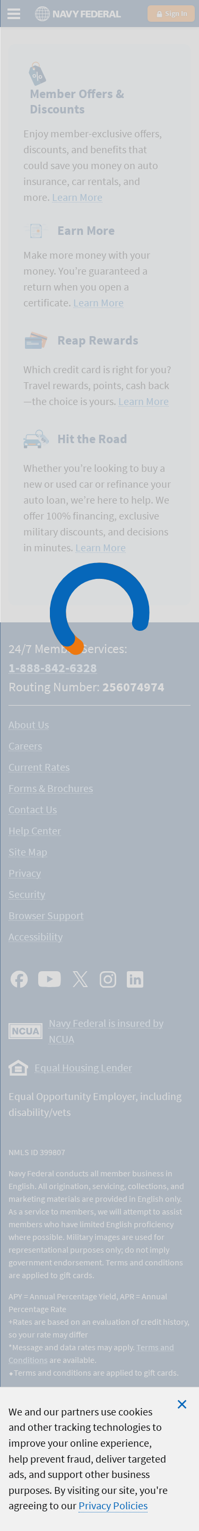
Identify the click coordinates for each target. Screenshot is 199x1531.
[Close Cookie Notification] (182, 1404)
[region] (99, 1459)
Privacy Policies (113, 1505)
